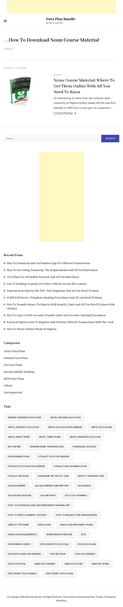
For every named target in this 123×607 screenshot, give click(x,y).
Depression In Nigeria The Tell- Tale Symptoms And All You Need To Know (53, 291)
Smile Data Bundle (45, 563)
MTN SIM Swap (58, 554)
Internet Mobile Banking (19, 372)
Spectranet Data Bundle (22, 573)
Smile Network (100, 563)
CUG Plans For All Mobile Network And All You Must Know (43, 277)
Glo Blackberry (17, 485)
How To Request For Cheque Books (76, 515)
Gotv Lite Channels (76, 495)
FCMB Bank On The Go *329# (53, 476)
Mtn (83, 534)
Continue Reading (63, 113)
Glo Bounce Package (19, 495)
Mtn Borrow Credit (19, 544)
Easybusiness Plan (18, 456)
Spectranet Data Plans (59, 573)
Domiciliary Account (85, 446)
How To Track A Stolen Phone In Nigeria (31, 329)
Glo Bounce (84, 485)
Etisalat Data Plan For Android (26, 466)
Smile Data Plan (73, 563)
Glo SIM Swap (48, 495)
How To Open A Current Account (27, 515)
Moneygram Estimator (59, 534)
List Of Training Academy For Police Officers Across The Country (47, 284)
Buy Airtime (14, 446)
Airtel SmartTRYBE (19, 437)
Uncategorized (13, 392)
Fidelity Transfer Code (91, 476)
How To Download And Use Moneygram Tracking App (39, 505)
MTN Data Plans (14, 379)
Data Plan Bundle (61, 19)
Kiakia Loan (44, 524)
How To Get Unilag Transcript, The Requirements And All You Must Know (52, 270)
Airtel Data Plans (14, 351)
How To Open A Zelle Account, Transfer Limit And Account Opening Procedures (56, 315)
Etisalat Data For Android (54, 456)
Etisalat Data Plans (16, 358)
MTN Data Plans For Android (24, 554)
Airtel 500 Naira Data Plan (65, 417)
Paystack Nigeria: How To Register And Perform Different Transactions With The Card (60, 322)
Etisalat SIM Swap (18, 476)
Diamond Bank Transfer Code (47, 446)
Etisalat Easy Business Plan (70, 466)
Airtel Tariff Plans (50, 437)
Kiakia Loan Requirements (22, 534)
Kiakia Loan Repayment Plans (76, 524)
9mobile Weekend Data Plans (24, 417)
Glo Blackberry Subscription (52, 485)
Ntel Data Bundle (85, 554)
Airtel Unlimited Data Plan (85, 437)
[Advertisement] (61, 6)
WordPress (61, 600)
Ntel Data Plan (17, 563)
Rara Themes (96, 596)
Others (58, 75)
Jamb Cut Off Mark (18, 524)
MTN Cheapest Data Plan (54, 544)
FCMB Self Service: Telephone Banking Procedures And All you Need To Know (54, 298)
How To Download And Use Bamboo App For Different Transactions (48, 263)
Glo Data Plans (13, 365)
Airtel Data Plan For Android (65, 427)
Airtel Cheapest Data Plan (23, 427)
